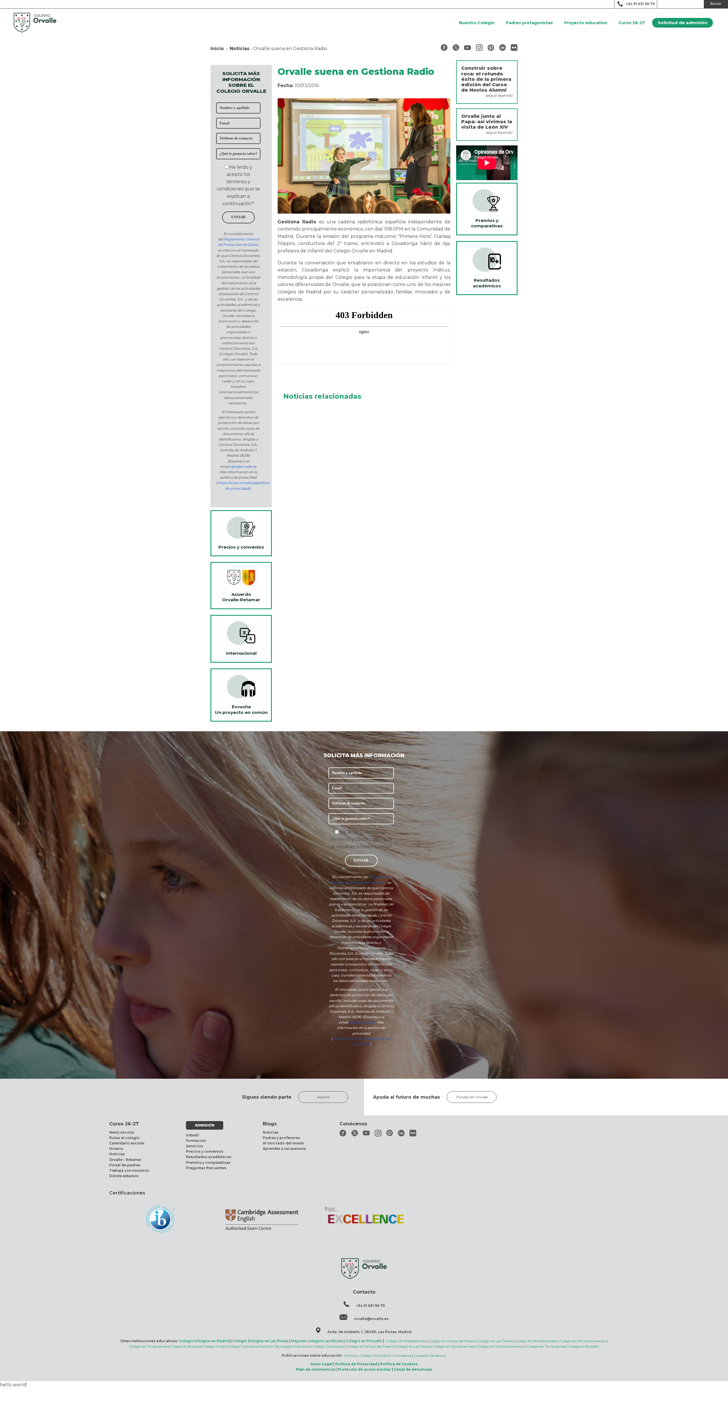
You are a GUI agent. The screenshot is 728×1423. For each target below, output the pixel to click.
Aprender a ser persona (284, 1148)
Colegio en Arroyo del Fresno (452, 1341)
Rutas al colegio (124, 1138)
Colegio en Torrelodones (148, 1346)
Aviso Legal (321, 1364)
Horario (116, 1148)
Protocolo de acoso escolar (364, 1369)
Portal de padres (124, 1165)
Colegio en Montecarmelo (536, 1341)
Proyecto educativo (585, 22)
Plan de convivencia (315, 1369)
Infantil (192, 1135)
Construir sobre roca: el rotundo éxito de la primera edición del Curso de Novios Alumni (486, 79)
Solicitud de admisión (682, 22)
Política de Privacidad (356, 1364)
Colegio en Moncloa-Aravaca (582, 1341)
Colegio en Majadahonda (406, 1341)
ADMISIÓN (204, 1125)
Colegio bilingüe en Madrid (204, 1341)
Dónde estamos (123, 1176)
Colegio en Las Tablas (495, 1341)
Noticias (239, 48)
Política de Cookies (398, 1364)
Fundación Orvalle (471, 1097)
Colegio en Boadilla (185, 1346)
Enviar (238, 217)
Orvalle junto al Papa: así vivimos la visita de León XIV (486, 122)
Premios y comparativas (208, 1162)
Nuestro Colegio (477, 22)
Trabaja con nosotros (129, 1170)
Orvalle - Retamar (125, 1160)
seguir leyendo (498, 95)
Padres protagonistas (529, 22)
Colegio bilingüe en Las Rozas (260, 1341)
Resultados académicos (208, 1157)
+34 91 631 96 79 (640, 4)
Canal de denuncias (413, 1369)
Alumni (323, 1097)
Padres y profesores (281, 1138)
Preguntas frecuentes (206, 1168)
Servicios (194, 1146)
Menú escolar (121, 1132)
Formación (196, 1140)
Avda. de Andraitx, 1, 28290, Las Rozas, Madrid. (369, 1332)
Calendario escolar (126, 1143)
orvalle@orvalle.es (371, 1319)
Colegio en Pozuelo (364, 1341)
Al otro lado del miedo (283, 1143)
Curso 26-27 (632, 22)
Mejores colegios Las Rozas (317, 1341)
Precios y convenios (204, 1151)
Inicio (217, 48)
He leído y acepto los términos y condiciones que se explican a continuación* (361, 839)
